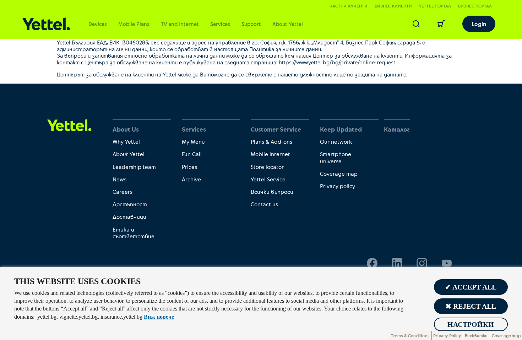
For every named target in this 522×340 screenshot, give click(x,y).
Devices (97, 24)
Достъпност (130, 204)
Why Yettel (126, 141)
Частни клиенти (349, 5)
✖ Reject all (470, 306)
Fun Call (192, 153)
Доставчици (129, 216)
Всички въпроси (272, 191)
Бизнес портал (475, 5)
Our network (336, 141)
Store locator (267, 166)
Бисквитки (476, 335)
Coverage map (339, 173)
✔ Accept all (470, 287)
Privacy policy (337, 185)
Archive (191, 179)
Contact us (264, 204)
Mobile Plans (133, 24)
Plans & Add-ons (271, 141)
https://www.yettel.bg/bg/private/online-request (337, 62)
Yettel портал (435, 5)
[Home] (46, 24)
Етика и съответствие (133, 232)
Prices (189, 166)
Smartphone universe (335, 157)
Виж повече (159, 317)
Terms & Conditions (410, 335)
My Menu (193, 141)
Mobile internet (270, 153)
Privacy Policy (447, 335)
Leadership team (134, 166)
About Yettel (287, 24)
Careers (122, 191)
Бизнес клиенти (393, 5)
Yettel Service (268, 179)
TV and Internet (180, 24)
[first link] (69, 124)
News (119, 179)
